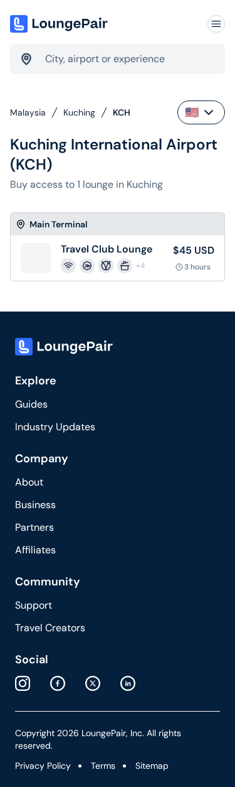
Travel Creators (50, 627)
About (29, 482)
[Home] (60, 24)
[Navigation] (216, 24)
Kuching (79, 112)
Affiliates (35, 549)
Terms (103, 765)
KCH (121, 112)
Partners (34, 527)
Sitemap (152, 765)
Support (33, 605)
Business (35, 504)
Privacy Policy (43, 765)
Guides (31, 404)
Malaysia (28, 112)
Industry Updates (55, 426)
